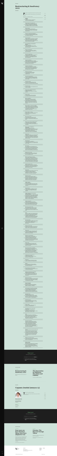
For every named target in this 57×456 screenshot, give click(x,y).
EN (2, 453)
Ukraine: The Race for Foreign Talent (38, 432)
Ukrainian (32, 392)
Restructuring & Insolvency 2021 (20, 371)
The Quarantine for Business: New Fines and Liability (38, 373)
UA (1, 453)
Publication (16, 3)
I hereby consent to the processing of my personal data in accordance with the (30, 360)
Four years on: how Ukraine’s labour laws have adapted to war (20, 432)
